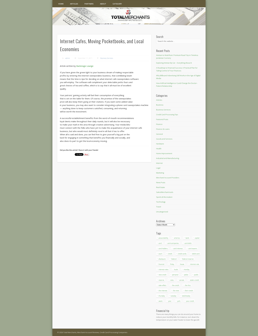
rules (172, 280)
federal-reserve (188, 259)
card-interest (178, 248)
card (160, 243)
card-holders (163, 248)
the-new (176, 290)
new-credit (162, 275)
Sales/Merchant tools (164, 192)
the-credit (175, 285)
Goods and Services (164, 139)
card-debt (187, 243)
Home (61, 4)
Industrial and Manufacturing (167, 158)
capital (197, 238)
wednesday (186, 296)
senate (181, 280)
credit (170, 254)
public (196, 275)
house (182, 264)
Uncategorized (162, 211)
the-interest (163, 290)
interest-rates (163, 269)
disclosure (162, 259)
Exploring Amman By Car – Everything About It (174, 63)
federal (174, 259)
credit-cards (182, 254)
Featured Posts (162, 119)
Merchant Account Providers (167, 177)
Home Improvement (164, 153)
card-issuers (192, 248)
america (177, 238)
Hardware (160, 144)
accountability (163, 238)
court (160, 254)
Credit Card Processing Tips (167, 114)
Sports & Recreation (164, 197)
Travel (158, 206)
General (159, 134)
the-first (188, 285)
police (186, 275)
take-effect (162, 285)
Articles (74, 4)
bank (187, 238)
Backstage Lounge (84, 66)
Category (117, 4)
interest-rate (194, 264)
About (103, 4)
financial (161, 264)
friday (172, 264)
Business (159, 105)
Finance (159, 124)
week (160, 301)
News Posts (160, 182)
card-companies (173, 243)
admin (67, 58)
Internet (159, 163)
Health (158, 148)
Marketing (160, 173)
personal (175, 275)
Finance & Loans (162, 129)
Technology (160, 202)
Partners (89, 4)
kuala (176, 269)
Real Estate (160, 187)
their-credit (189, 290)
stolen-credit (194, 280)
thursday (162, 296)
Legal (158, 168)
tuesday (173, 296)
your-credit (190, 301)
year (169, 301)
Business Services (106, 58)
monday (186, 269)
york (178, 301)
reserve (161, 280)
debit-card (196, 254)
